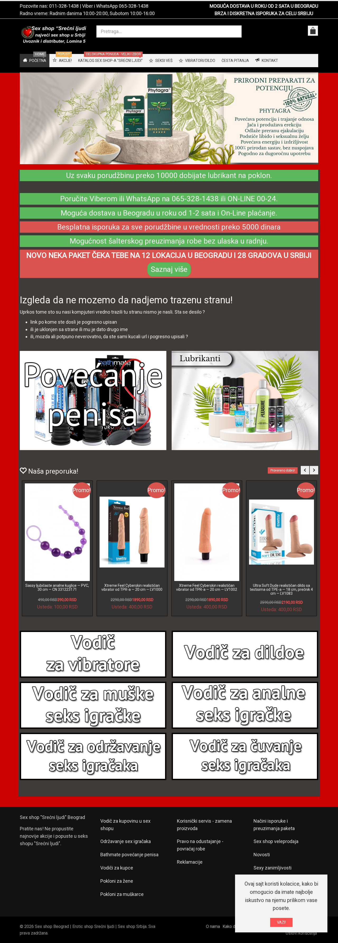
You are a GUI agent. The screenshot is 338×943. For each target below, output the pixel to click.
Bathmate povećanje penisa (129, 854)
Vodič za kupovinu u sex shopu (125, 824)
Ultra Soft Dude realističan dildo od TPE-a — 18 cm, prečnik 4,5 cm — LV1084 (132, 589)
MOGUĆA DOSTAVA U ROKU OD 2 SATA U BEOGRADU (264, 6)
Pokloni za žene (116, 881)
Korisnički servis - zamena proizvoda (204, 824)
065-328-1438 (133, 6)
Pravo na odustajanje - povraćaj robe (200, 845)
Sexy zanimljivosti (272, 868)
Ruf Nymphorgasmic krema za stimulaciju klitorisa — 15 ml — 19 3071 (206, 587)
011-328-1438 (64, 6)
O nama (213, 926)
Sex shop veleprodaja (275, 841)
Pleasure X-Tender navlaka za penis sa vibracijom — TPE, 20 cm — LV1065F (57, 587)
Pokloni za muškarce (122, 894)
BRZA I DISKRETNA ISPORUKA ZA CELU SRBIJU (264, 13)
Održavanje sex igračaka (125, 841)
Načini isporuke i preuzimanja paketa (274, 824)
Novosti (261, 854)
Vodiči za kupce (116, 868)
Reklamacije (190, 862)
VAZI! (281, 922)
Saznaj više (169, 269)
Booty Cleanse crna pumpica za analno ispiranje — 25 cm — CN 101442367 (281, 587)
